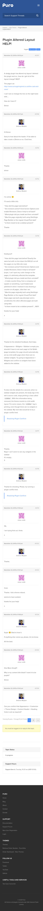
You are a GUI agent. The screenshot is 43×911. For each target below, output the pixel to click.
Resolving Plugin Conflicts (16, 419)
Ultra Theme (12, 27)
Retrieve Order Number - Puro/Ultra (14, 848)
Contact (5, 809)
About (4, 805)
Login (4, 834)
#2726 (37, 688)
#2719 (37, 469)
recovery (32, 49)
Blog (4, 802)
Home (4, 798)
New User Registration (10, 830)
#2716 (37, 372)
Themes (5, 844)
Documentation (7, 823)
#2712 (37, 179)
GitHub (5, 873)
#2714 (37, 236)
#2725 (37, 650)
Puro (24, 900)
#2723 (37, 570)
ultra (38, 49)
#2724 (37, 614)
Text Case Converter (9, 884)
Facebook (6, 862)
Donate (5, 813)
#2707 (37, 55)
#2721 (37, 508)
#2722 (37, 543)
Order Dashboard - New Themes (13, 852)
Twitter (5, 866)
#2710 (37, 148)
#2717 (37, 431)
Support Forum (7, 827)
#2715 (37, 324)
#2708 (37, 114)
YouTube (5, 870)
